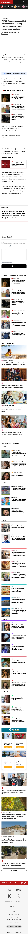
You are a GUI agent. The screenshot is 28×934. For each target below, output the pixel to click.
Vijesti (5, 6)
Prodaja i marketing (14, 914)
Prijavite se (14, 266)
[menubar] (23, 2)
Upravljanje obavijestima (15, 926)
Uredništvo (14, 911)
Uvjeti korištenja (14, 917)
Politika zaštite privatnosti (14, 919)
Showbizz (19, 6)
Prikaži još (14, 870)
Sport (12, 6)
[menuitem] (23, 2)
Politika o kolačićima (14, 922)
